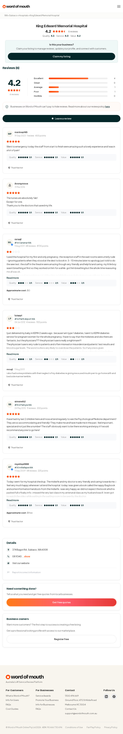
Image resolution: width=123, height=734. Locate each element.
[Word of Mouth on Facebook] (114, 696)
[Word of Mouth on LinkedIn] (106, 696)
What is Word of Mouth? (17, 695)
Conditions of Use (74, 727)
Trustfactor (17, 167)
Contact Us (70, 709)
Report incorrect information (26, 572)
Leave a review (63, 118)
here (107, 106)
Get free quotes (61, 602)
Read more (13, 277)
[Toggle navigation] (118, 6)
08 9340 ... (21, 556)
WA (6, 15)
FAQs (8, 704)
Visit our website (20, 563)
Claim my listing (61, 56)
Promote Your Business (47, 700)
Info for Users (12, 700)
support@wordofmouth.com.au (81, 713)
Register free (61, 639)
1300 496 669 (72, 695)
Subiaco (13, 15)
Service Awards (43, 695)
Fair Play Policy (93, 727)
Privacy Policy (110, 727)
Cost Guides (12, 709)
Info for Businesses (45, 704)
